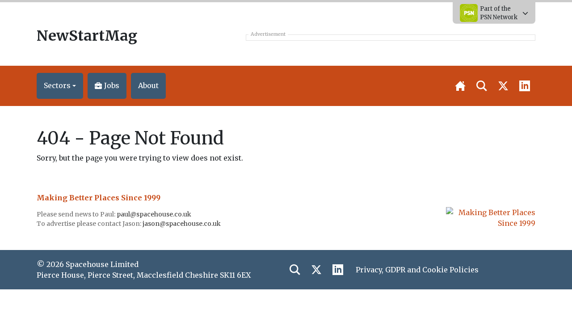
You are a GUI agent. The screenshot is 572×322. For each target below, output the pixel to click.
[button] (60, 86)
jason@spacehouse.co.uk (182, 224)
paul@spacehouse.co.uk (155, 214)
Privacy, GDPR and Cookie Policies (417, 269)
